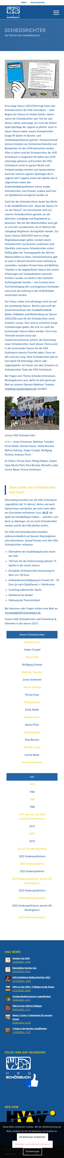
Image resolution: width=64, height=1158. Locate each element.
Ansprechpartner (38, 2)
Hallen (23, 2)
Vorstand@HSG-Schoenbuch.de (23, 612)
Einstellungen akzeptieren (32, 1137)
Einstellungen (32, 1151)
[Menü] (54, 12)
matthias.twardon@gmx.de (21, 388)
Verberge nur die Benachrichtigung (32, 1144)
